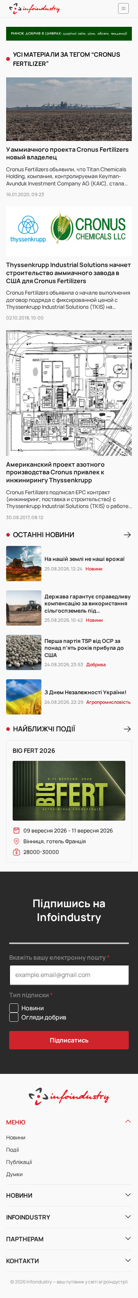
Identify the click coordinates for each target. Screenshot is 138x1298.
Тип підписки (29, 995)
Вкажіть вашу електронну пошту (57, 957)
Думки (14, 1174)
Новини (15, 1137)
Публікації (19, 1161)
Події (12, 1149)
